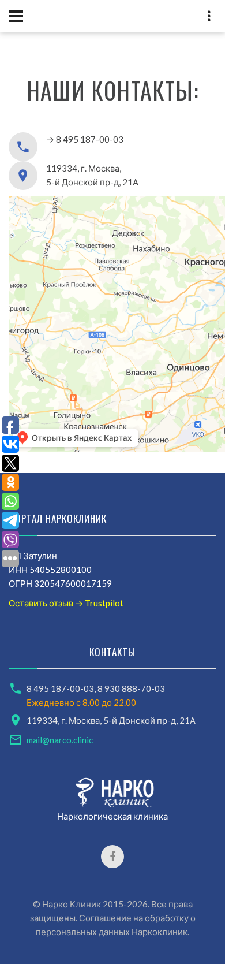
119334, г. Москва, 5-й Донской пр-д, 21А (111, 720)
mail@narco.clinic (60, 740)
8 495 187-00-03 (60, 688)
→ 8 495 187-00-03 (84, 139)
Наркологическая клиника (112, 816)
